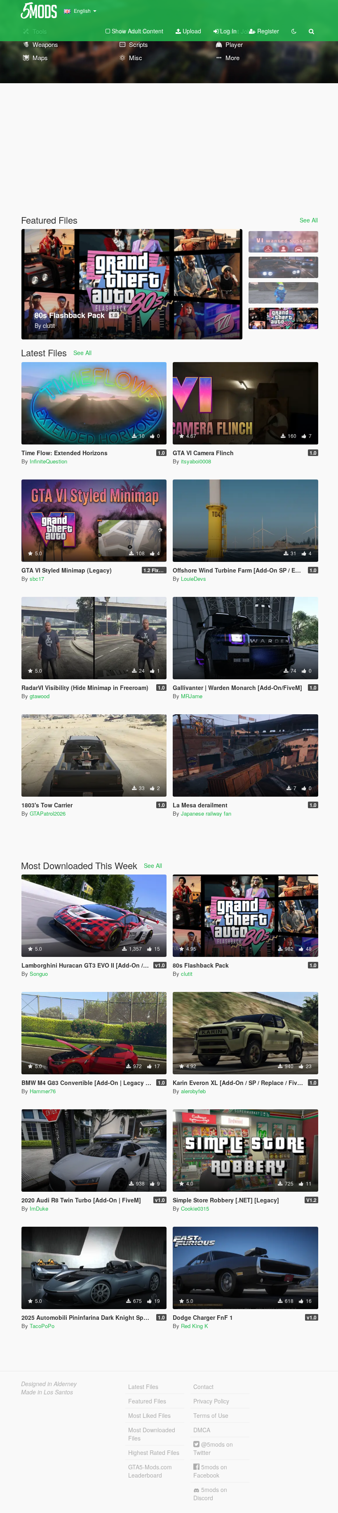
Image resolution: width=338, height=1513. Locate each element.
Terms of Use (210, 1415)
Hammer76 (43, 1091)
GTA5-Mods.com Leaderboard (150, 1471)
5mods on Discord (210, 1493)
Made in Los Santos (47, 1392)
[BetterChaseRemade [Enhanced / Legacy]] (283, 267)
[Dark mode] (294, 31)
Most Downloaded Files (151, 1434)
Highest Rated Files (153, 1452)
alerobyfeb (193, 1091)
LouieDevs (193, 578)
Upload (191, 31)
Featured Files (147, 1401)
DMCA (201, 1430)
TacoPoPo (42, 1326)
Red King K (194, 1326)
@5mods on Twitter (213, 1448)
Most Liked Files (149, 1415)
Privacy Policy (211, 1401)
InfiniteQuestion (48, 461)
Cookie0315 (195, 1208)
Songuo (39, 973)
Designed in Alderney (49, 1384)
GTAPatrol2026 (48, 813)
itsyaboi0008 (196, 461)
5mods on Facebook (210, 1471)
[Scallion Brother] (283, 293)
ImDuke (39, 1208)
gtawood (39, 696)
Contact (203, 1386)
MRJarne (191, 696)
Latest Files (143, 1386)
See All (309, 220)
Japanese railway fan (206, 813)
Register (267, 31)
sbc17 (37, 578)
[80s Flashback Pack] (283, 318)
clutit (186, 973)
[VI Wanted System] (283, 242)
